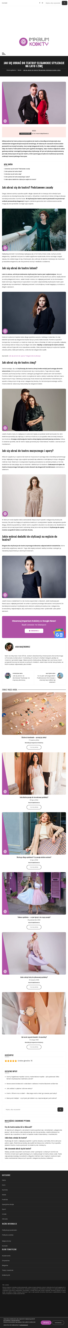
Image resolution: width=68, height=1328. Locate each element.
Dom (3, 1185)
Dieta (4, 1180)
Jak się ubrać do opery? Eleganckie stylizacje (25, 356)
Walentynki (6, 1275)
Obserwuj (34, 631)
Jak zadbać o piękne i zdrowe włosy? (19, 1088)
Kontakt (4, 3)
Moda (34, 130)
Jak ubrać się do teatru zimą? (13, 174)
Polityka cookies (7, 1235)
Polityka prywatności (9, 1230)
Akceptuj (46, 1323)
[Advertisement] (34, 19)
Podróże (5, 1200)
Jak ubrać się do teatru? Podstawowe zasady (17, 169)
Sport (4, 1209)
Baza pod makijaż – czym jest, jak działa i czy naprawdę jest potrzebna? (32, 1098)
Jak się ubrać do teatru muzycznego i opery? (17, 177)
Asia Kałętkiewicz (42, 134)
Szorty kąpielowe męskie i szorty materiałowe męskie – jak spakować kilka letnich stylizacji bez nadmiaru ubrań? (33, 1078)
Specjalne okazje (8, 1204)
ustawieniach (24, 1325)
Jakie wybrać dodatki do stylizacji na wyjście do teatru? (20, 179)
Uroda (4, 1214)
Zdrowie (5, 1219)
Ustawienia (58, 1323)
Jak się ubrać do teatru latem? (13, 171)
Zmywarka (5, 1261)
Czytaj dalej (34, 747)
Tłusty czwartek (7, 1270)
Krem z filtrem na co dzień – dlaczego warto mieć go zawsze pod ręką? (32, 1093)
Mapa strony (6, 1241)
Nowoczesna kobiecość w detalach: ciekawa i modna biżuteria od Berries (32, 1084)
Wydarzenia (6, 1256)
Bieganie (5, 1265)
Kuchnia (5, 1190)
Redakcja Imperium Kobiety (34, 743)
